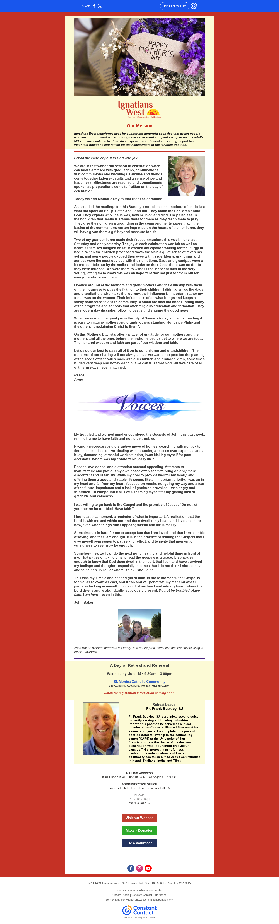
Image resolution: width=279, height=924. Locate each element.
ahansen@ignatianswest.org (132, 899)
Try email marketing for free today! (139, 918)
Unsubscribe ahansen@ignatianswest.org (139, 890)
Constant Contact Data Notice (149, 895)
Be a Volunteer (139, 843)
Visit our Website (139, 818)
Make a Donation (139, 830)
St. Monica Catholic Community (139, 682)
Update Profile (120, 895)
